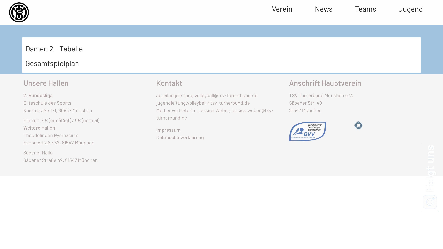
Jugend (410, 8)
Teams (365, 8)
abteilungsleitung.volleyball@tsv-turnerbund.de (206, 95)
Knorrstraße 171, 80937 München (57, 110)
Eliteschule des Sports (47, 103)
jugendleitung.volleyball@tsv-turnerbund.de (203, 103)
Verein (282, 8)
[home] (14, 12)
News (323, 8)
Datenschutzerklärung (180, 137)
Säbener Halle (37, 153)
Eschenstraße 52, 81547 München (58, 142)
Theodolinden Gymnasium (51, 135)
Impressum (168, 130)
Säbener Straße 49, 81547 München (60, 160)
